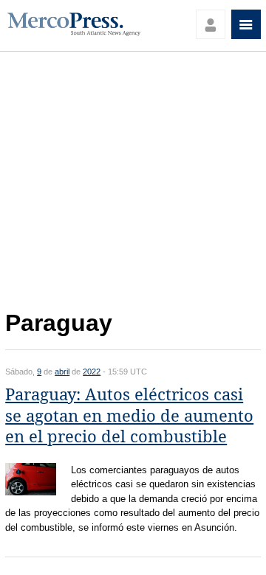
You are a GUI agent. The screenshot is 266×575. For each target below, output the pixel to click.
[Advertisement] (133, 185)
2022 (91, 371)
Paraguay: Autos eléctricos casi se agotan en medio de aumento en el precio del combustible (129, 415)
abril (62, 371)
